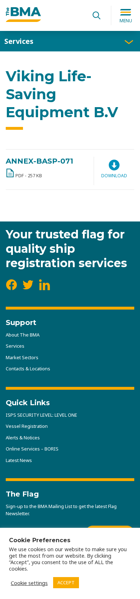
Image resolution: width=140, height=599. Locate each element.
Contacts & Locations (28, 368)
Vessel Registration (27, 426)
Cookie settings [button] (29, 583)
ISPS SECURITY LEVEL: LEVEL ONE (41, 415)
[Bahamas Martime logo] (23, 20)
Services (18, 41)
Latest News (19, 460)
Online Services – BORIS (32, 448)
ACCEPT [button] (66, 582)
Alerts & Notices (23, 437)
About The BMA (22, 334)
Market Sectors (22, 357)
